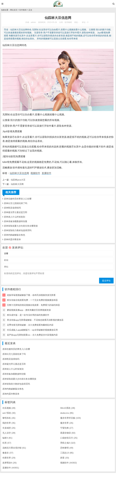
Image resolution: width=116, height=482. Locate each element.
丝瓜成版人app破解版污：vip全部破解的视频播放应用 (32, 330)
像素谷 (7, 453)
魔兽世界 (66, 423)
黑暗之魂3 (67, 443)
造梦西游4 (9, 462)
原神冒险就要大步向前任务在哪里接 (21, 226)
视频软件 (35, 173)
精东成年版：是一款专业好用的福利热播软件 (28, 315)
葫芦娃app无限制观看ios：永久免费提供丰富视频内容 (32, 335)
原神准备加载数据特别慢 (15, 221)
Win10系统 (67, 408)
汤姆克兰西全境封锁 (14, 448)
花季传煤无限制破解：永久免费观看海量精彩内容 (30, 325)
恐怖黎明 (66, 448)
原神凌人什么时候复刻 (14, 217)
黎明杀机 (8, 418)
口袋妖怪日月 (68, 438)
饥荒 (6, 443)
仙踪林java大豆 (18, 180)
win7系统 (9, 413)
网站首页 (13, 10)
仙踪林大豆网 (17, 184)
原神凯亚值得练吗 (12, 208)
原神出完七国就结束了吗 (15, 203)
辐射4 (7, 438)
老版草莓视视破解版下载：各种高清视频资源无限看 (31, 295)
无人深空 (8, 433)
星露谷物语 (67, 433)
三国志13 (67, 453)
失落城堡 (8, 428)
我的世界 (8, 423)
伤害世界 (8, 458)
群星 (64, 458)
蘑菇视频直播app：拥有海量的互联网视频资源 (29, 310)
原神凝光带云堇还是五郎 (15, 212)
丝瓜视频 (8, 408)
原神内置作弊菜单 (12, 239)
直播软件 (46, 173)
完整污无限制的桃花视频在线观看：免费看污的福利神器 (33, 305)
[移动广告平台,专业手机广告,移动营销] (58, 4)
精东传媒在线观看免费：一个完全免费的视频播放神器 (32, 300)
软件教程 (23, 10)
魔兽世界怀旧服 (70, 418)
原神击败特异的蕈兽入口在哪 (17, 199)
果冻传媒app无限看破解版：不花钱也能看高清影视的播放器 (35, 320)
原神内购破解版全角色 (14, 235)
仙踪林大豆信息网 (19, 173)
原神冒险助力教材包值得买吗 (17, 230)
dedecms (67, 413)
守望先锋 (66, 428)
